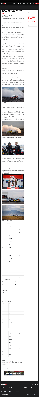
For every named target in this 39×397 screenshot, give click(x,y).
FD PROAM (2, 390)
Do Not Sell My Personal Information (5, 394)
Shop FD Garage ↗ (18, 391)
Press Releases (5, 364)
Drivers (9, 390)
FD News (2, 364)
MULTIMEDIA (24, 3)
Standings (10, 391)
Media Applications (33, 390)
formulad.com (9, 362)
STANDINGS (17, 3)
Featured (3, 364)
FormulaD (8, 13)
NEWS (28, 3)
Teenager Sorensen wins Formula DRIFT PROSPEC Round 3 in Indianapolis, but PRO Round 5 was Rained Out (32, 17)
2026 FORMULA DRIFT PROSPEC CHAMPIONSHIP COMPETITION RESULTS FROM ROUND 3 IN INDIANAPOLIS (32, 22)
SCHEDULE (14, 3)
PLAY (30, 3)
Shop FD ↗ (17, 390)
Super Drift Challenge (3, 391)
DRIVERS (21, 3)
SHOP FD (33, 3)
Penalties (25, 390)
